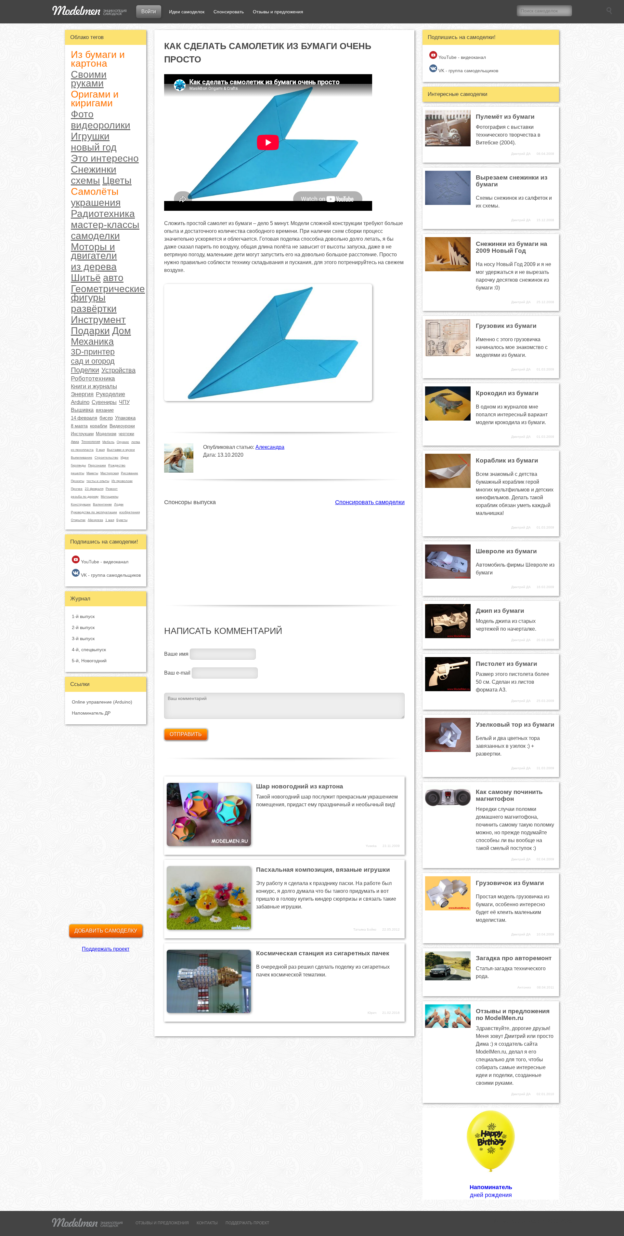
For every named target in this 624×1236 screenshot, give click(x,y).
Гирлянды (78, 465)
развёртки (94, 308)
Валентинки (102, 504)
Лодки (119, 504)
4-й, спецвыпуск (89, 649)
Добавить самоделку (105, 931)
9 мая (100, 449)
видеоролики (100, 125)
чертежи (126, 434)
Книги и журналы (94, 386)
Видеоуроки (122, 425)
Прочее (77, 488)
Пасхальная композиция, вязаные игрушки (323, 869)
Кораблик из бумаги (507, 460)
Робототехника (93, 378)
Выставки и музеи (121, 449)
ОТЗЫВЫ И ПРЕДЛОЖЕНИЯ (162, 1223)
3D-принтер (93, 351)
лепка (135, 442)
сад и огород (92, 361)
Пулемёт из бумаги (505, 116)
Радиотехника (103, 213)
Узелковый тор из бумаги (515, 724)
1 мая (109, 520)
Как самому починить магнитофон (509, 795)
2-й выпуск (83, 627)
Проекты (77, 481)
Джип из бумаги (500, 610)
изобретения (129, 512)
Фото (82, 114)
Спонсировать (229, 11)
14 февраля (84, 418)
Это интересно (105, 158)
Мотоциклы (109, 496)
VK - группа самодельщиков (110, 575)
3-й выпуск (83, 638)
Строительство (106, 457)
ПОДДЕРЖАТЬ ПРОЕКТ (247, 1223)
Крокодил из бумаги (507, 393)
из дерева (94, 267)
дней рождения (491, 1191)
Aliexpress (95, 520)
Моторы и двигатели (94, 251)
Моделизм (106, 433)
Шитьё (86, 278)
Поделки (85, 370)
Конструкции (81, 504)
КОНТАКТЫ (207, 1223)
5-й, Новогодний (89, 660)
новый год (94, 147)
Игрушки (90, 136)
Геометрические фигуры (108, 293)
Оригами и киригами (95, 98)
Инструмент (98, 320)
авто (113, 278)
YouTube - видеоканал (104, 561)
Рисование (129, 473)
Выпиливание (81, 457)
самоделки (95, 236)
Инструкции (82, 433)
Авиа (75, 442)
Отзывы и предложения (278, 11)
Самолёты (95, 191)
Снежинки (93, 169)
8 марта (79, 425)
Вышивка (82, 410)
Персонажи (97, 465)
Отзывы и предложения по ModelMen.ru (513, 1014)
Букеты (121, 520)
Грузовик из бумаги (506, 325)
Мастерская (109, 473)
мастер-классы (105, 225)
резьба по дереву (84, 496)
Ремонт (112, 488)
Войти (148, 11)
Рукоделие (110, 394)
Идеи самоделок (186, 11)
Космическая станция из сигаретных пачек (322, 953)
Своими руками (89, 78)
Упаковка (125, 418)
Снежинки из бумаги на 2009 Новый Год (511, 247)
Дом (121, 331)
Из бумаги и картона (98, 58)
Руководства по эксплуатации (94, 512)
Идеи (125, 457)
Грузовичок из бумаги (510, 883)
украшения (96, 202)
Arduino (80, 402)
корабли (98, 425)
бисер (106, 418)
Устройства (118, 370)
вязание (105, 410)
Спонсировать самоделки (370, 502)
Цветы (117, 180)
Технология (90, 442)
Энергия (82, 394)
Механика (92, 341)
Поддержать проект (105, 949)
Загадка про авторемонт (514, 958)
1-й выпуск (83, 616)
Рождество (116, 465)
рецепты (77, 473)
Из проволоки (122, 481)
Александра (269, 447)
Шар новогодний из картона (299, 786)
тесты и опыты (97, 481)
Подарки (90, 331)
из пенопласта (82, 449)
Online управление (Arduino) (102, 702)
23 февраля (94, 488)
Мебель (108, 442)
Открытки (78, 520)
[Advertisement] (284, 551)
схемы (85, 180)
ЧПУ (124, 402)
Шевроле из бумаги (506, 551)
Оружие (123, 442)
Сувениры (104, 402)
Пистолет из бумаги (506, 663)
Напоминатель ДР (91, 713)
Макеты (92, 473)
